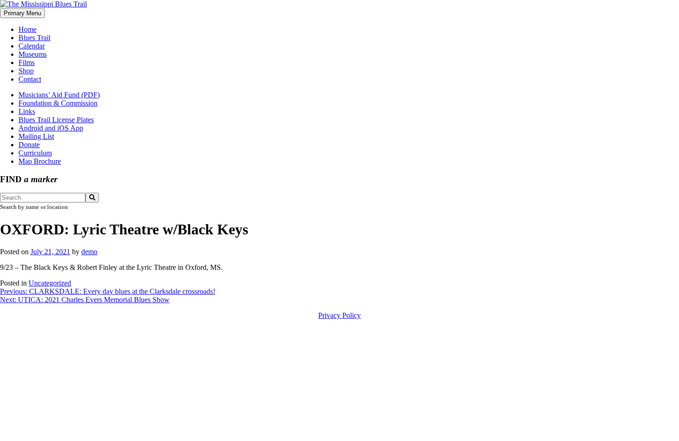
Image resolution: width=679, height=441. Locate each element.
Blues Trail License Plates (56, 120)
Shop (26, 71)
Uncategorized (50, 283)
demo (89, 252)
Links (26, 111)
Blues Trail (34, 38)
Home (27, 29)
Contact (29, 79)
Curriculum (35, 153)
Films (26, 62)
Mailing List (36, 136)
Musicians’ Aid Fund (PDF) (59, 95)
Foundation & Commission (57, 103)
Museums (32, 54)
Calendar (31, 46)
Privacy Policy (339, 315)
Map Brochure (39, 161)
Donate (29, 145)
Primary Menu (22, 13)
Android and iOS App (50, 128)
